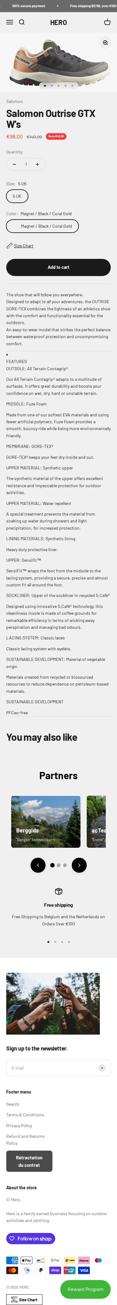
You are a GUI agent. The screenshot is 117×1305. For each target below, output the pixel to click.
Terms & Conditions (25, 1114)
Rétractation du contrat (29, 1161)
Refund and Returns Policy (25, 1139)
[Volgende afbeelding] (79, 865)
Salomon (14, 101)
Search (12, 1104)
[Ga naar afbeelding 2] (59, 865)
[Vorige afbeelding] (38, 865)
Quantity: (15, 151)
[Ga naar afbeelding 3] (65, 865)
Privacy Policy (19, 1125)
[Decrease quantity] (14, 164)
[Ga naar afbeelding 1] (52, 865)
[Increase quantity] (37, 164)
